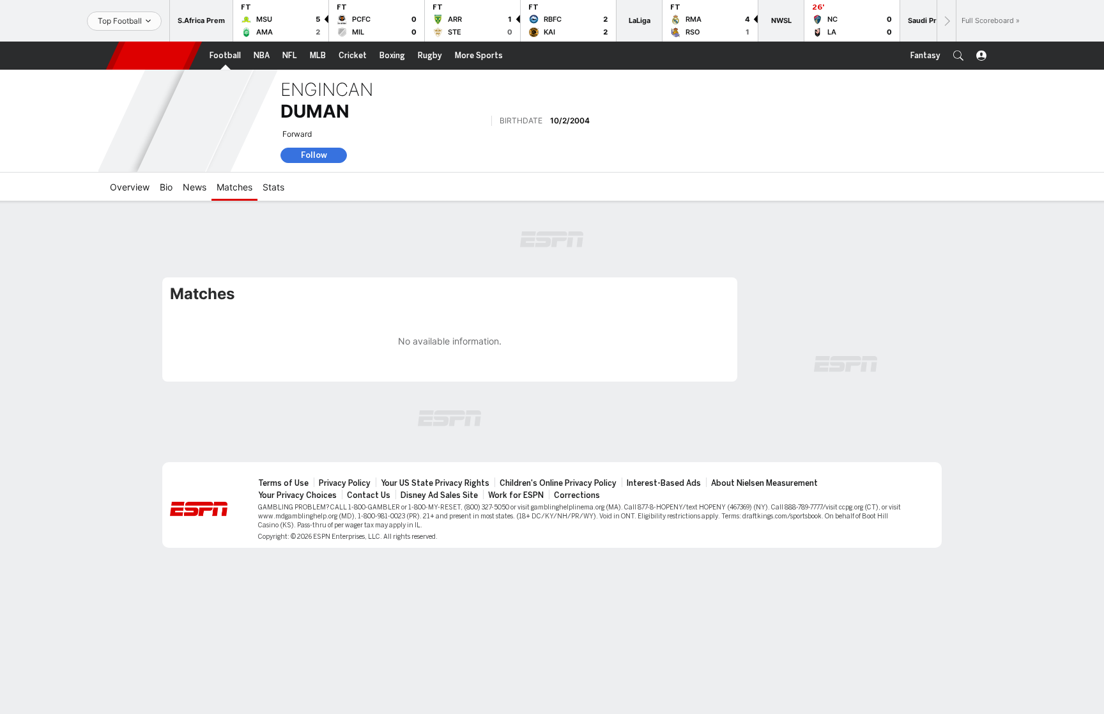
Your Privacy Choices (297, 495)
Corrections (577, 495)
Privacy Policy (345, 483)
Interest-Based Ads (664, 483)
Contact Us (368, 495)
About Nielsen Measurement (764, 483)
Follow (314, 155)
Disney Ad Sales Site (439, 495)
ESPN (154, 56)
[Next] (946, 21)
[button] (958, 55)
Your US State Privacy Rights (435, 483)
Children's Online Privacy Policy (558, 483)
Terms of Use (283, 483)
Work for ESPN (516, 495)
